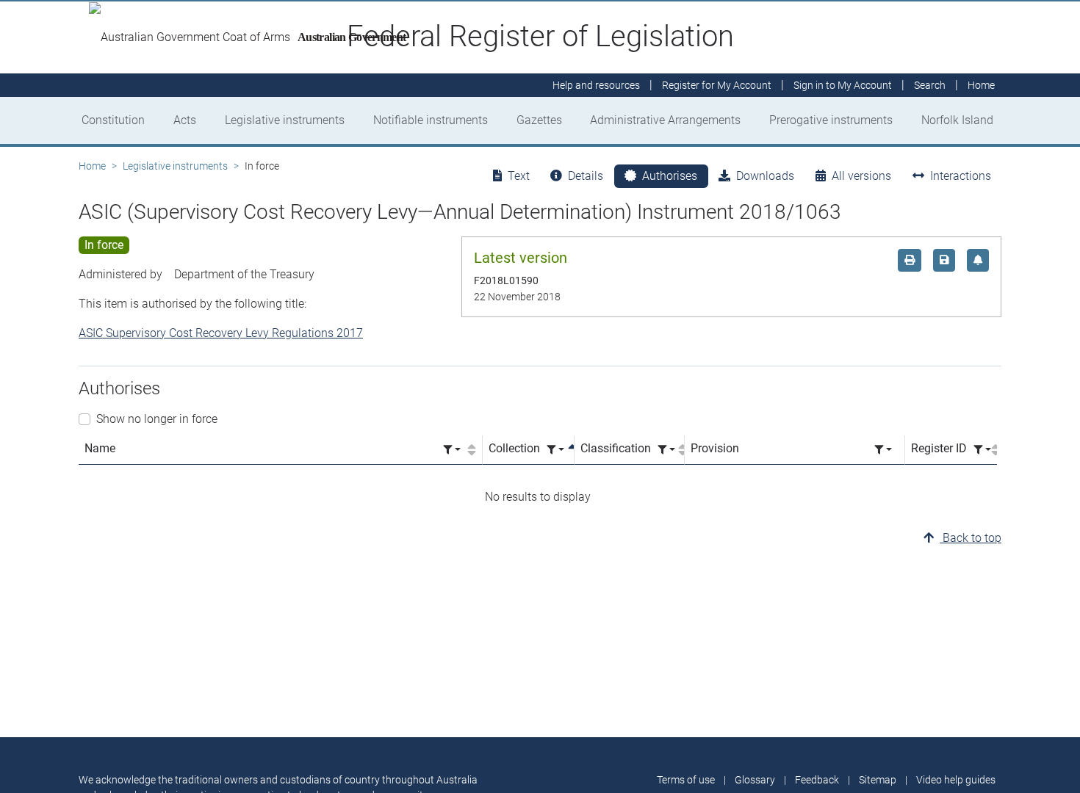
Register (716, 85)
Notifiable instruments (430, 120)
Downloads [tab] (765, 176)
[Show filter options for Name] (451, 449)
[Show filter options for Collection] (555, 449)
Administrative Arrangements (665, 120)
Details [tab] (585, 176)
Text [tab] (519, 176)
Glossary (755, 780)
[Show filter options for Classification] (666, 449)
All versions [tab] (861, 176)
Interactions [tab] (960, 176)
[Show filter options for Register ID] (982, 449)
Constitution (113, 120)
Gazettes (539, 120)
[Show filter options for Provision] (883, 449)
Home (92, 166)
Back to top (970, 538)
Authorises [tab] (669, 176)
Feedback (817, 780)
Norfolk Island (957, 120)
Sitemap (877, 780)
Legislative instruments (285, 120)
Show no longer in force (156, 419)
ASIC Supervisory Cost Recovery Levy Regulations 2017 (221, 333)
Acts (184, 120)
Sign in (842, 85)
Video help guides (956, 780)
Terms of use (686, 780)
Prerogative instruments (831, 120)
